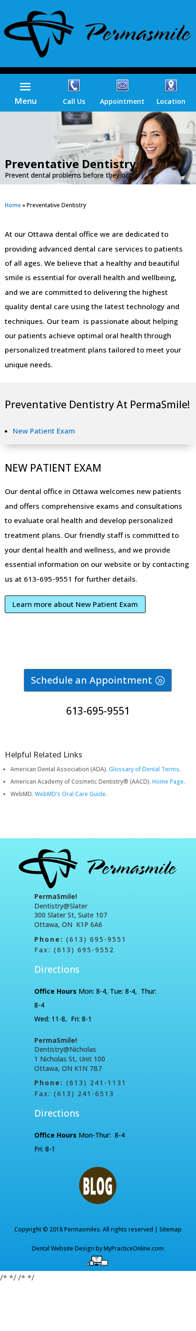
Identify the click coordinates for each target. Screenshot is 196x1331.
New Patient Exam (44, 430)
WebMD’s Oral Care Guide (70, 794)
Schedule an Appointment (91, 680)
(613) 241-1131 (96, 1082)
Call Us (74, 101)
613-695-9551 (98, 710)
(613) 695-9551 (96, 939)
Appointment (122, 101)
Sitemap (170, 1229)
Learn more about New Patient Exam (75, 604)
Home (13, 205)
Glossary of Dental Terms (144, 769)
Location (171, 101)
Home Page (168, 781)
